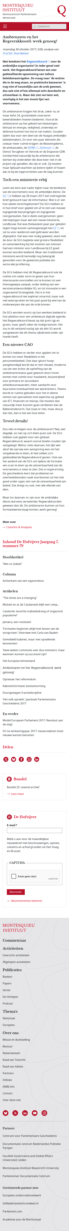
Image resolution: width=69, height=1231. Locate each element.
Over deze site (12, 1100)
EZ (54, 228)
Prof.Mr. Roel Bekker (16, 53)
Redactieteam (11, 1053)
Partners (8, 1073)
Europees (9, 1025)
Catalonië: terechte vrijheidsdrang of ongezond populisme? (33, 613)
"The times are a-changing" (20, 598)
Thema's (10, 1012)
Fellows (7, 1080)
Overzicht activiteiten (16, 955)
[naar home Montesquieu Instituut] (18, 7)
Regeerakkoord (37, 61)
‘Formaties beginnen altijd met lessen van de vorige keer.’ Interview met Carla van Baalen (31, 631)
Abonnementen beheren (26, 901)
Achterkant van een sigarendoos (23, 581)
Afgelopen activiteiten (16, 962)
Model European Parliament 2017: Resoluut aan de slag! (33, 722)
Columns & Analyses (19, 527)
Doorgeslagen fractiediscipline (22, 693)
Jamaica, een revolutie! (17, 622)
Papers (7, 984)
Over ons (11, 1033)
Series (6, 990)
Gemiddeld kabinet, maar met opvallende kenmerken (29, 642)
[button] (7, 1113)
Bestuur (8, 1047)
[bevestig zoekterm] (34, 26)
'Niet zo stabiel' (12, 564)
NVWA (31, 148)
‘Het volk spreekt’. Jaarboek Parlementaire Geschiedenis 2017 (29, 702)
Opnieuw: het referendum (19, 679)
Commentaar (14, 941)
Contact (8, 1093)
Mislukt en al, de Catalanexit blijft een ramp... (31, 605)
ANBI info (9, 1087)
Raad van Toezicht (14, 1060)
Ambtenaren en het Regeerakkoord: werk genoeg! (32, 670)
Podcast (8, 1004)
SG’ (5, 196)
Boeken (7, 977)
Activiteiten (13, 949)
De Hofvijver (10, 997)
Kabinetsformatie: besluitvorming (24, 686)
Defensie (45, 148)
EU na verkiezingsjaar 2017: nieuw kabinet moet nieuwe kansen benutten (33, 733)
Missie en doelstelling (16, 1040)
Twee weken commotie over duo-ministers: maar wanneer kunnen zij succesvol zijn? (34, 652)
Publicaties (12, 970)
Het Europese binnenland (19, 661)
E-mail (11, 825)
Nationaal (9, 1018)
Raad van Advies (13, 1067)
